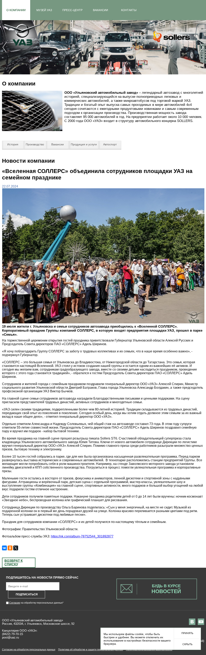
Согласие (14, 602)
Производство (35, 144)
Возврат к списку (13, 562)
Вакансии (57, 144)
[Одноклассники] (10, 548)
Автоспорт (110, 144)
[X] (15, 548)
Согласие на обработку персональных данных (28, 649)
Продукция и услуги (84, 144)
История (12, 144)
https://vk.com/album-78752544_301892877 (82, 536)
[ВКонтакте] (4, 548)
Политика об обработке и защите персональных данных (90, 649)
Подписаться (27, 594)
